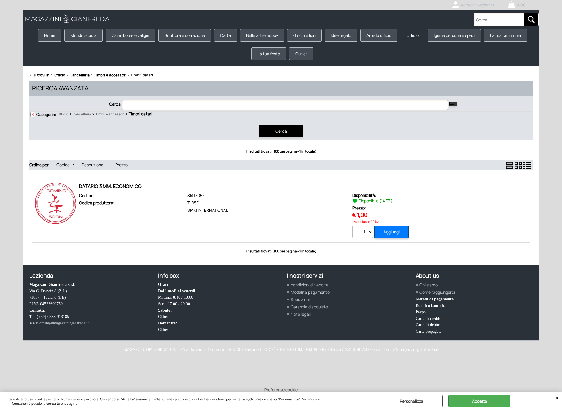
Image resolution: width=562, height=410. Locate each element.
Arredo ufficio (378, 35)
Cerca (115, 104)
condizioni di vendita (309, 285)
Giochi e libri (304, 35)
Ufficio (413, 35)
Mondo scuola (84, 35)
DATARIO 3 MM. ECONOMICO (110, 186)
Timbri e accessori (109, 114)
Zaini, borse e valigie (130, 35)
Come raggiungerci (437, 292)
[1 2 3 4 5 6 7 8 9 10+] (363, 233)
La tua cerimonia (505, 35)
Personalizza (411, 401)
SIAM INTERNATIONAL (207, 210)
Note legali (301, 314)
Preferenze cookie (281, 389)
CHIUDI (557, 398)
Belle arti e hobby (262, 35)
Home (49, 35)
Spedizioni (300, 299)
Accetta (479, 401)
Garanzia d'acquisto (309, 307)
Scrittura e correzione (185, 35)
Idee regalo (341, 35)
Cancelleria (82, 114)
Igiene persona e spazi (454, 35)
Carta (225, 35)
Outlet (301, 54)
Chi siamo (428, 285)
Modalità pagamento (310, 292)
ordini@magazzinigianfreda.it (64, 323)
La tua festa (269, 54)
